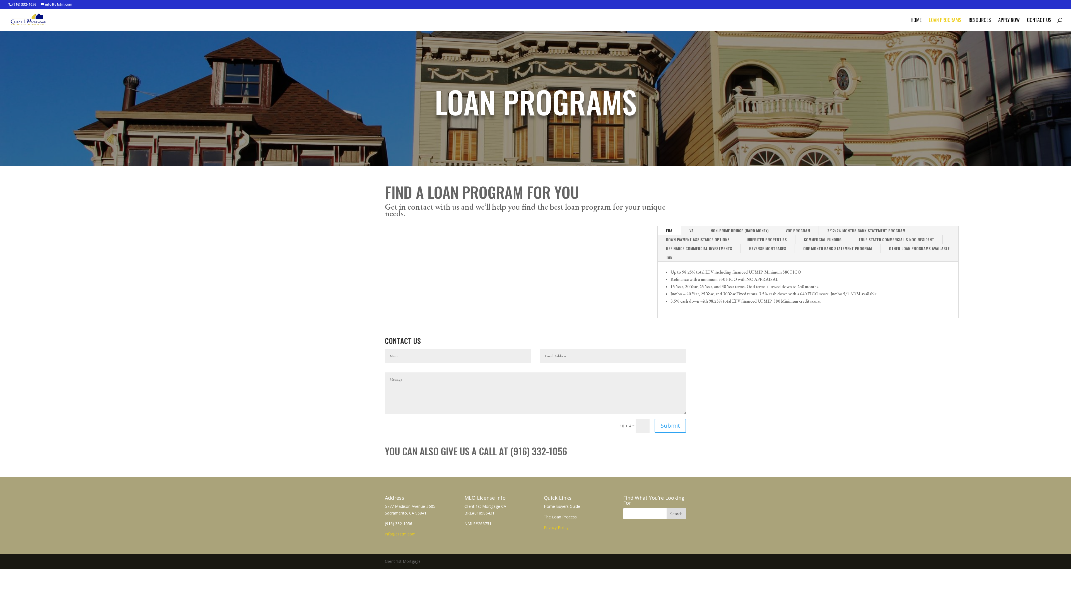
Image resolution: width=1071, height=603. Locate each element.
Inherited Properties (767, 239)
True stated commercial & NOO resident (896, 239)
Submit (670, 425)
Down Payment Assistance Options (698, 239)
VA (691, 230)
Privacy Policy (556, 527)
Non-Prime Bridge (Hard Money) (740, 230)
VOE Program (798, 230)
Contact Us (1039, 20)
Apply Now (1009, 20)
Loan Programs (945, 20)
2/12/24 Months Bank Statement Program (866, 230)
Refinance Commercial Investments (699, 248)
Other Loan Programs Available (919, 248)
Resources (980, 20)
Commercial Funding (822, 239)
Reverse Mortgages (767, 248)
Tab (669, 257)
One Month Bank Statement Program (837, 248)
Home (916, 20)
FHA (669, 230)
